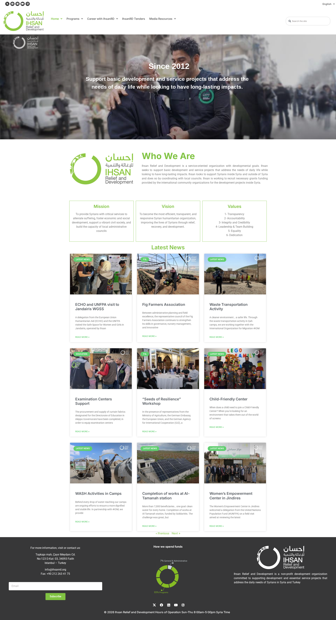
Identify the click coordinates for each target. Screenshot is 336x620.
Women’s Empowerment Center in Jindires (230, 495)
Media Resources (160, 18)
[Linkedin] (17, 4)
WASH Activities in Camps (98, 493)
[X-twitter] (7, 4)
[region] (168, 86)
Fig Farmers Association (163, 304)
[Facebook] (12, 4)
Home (55, 18)
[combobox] (308, 21)
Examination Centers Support (93, 401)
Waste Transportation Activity (228, 306)
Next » (176, 533)
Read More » (82, 337)
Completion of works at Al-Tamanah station (166, 495)
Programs (72, 18)
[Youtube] (22, 4)
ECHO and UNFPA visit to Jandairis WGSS (97, 306)
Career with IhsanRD (100, 18)
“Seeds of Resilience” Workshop (161, 401)
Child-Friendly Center (228, 399)
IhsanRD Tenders (133, 18)
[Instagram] (28, 4)
